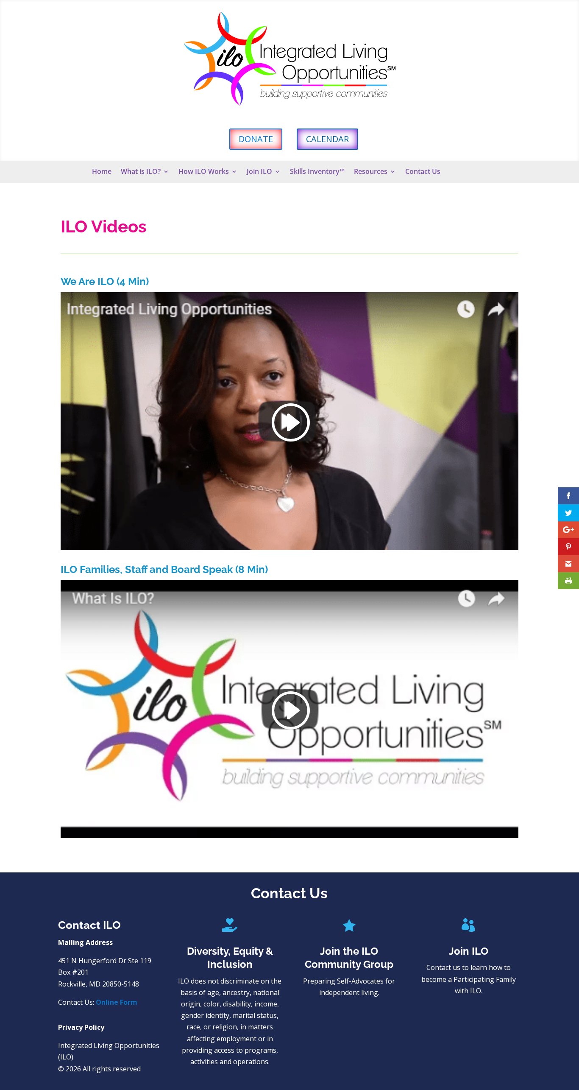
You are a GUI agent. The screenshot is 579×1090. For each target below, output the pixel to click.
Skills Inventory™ (317, 172)
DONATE (256, 139)
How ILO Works (203, 172)
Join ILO (259, 172)
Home (101, 172)
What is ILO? (141, 172)
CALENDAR (327, 139)
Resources (370, 172)
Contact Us (422, 172)
